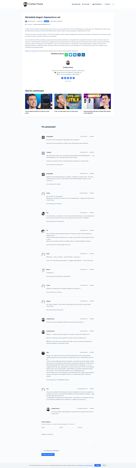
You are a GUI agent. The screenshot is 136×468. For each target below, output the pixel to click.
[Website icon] (68, 78)
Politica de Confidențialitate (53, 450)
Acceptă (97, 465)
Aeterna (34, 51)
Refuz (104, 465)
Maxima (27, 51)
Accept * (51, 450)
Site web (80, 427)
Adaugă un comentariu (47, 434)
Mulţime (46, 21)
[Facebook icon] (62, 78)
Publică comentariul (48, 454)
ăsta (65, 334)
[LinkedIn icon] (65, 78)
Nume (43, 427)
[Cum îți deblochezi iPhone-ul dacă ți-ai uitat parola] (38, 101)
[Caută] (113, 4)
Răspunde (92, 136)
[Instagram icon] (71, 78)
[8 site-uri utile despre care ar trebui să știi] (68, 101)
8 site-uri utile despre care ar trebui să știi (66, 111)
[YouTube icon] (74, 78)
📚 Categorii (85, 4)
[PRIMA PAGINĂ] (25, 24)
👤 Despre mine (76, 4)
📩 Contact (107, 4)
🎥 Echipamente (97, 4)
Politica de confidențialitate (86, 465)
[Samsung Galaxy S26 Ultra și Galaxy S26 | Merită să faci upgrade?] (97, 101)
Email (61, 427)
